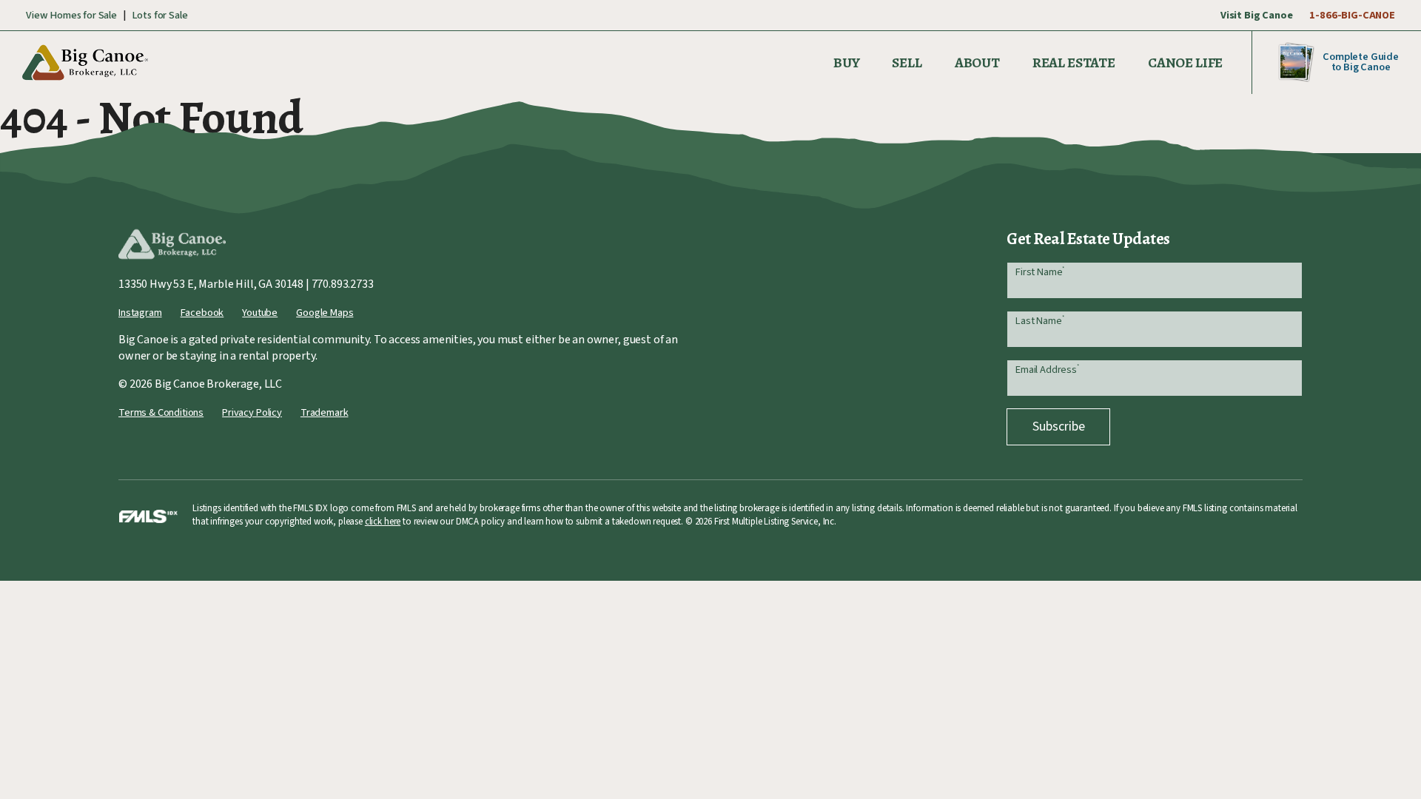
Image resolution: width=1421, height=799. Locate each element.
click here (382, 521)
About (977, 63)
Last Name (1039, 320)
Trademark (324, 412)
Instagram (140, 312)
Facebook (202, 312)
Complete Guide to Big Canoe (1361, 62)
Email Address (1047, 369)
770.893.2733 (343, 284)
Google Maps (324, 312)
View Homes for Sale (71, 15)
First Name (1039, 272)
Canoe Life (1185, 63)
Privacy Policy (252, 412)
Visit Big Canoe (1256, 15)
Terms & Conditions (161, 412)
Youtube (260, 312)
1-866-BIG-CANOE (1352, 15)
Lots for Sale (160, 15)
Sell (906, 63)
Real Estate (1073, 63)
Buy (846, 63)
